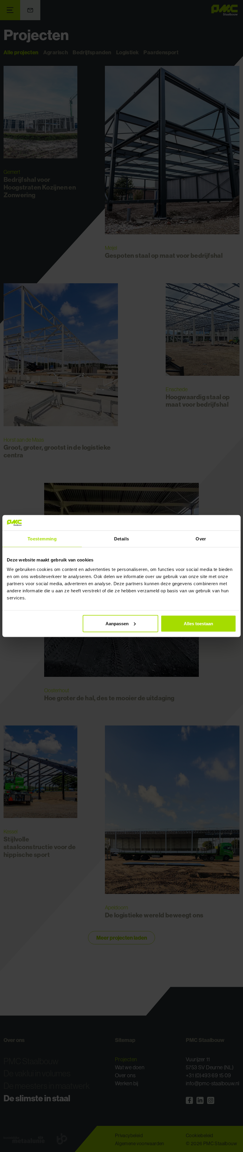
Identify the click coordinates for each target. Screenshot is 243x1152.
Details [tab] (121, 538)
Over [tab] (201, 538)
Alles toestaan (198, 623)
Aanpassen (117, 623)
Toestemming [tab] (42, 538)
